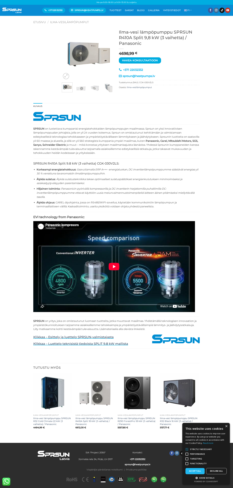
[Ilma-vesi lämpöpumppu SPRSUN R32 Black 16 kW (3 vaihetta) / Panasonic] (179, 393)
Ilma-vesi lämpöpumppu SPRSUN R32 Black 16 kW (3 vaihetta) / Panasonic (178, 421)
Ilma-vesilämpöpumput (69, 22)
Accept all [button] (195, 471)
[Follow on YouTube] (227, 10)
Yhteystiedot (172, 10)
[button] (206, 477)
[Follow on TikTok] (222, 10)
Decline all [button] (216, 471)
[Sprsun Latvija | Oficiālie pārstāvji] (11, 10)
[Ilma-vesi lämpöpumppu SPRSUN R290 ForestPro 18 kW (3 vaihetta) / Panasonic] (137, 393)
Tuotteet (115, 10)
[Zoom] (66, 76)
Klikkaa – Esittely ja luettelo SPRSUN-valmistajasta (73, 337)
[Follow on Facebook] (210, 10)
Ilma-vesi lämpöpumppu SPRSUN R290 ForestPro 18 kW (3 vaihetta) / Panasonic (136, 421)
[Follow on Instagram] (216, 10)
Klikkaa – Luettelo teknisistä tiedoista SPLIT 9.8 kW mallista (80, 344)
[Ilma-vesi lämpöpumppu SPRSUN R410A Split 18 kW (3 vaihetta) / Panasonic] (95, 393)
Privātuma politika (136, 469)
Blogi (141, 10)
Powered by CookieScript (206, 481)
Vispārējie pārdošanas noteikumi (105, 469)
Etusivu (39, 22)
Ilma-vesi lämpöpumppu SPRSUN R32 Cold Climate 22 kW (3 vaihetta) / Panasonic (52, 421)
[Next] (109, 54)
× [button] (226, 426)
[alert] (206, 454)
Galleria (153, 10)
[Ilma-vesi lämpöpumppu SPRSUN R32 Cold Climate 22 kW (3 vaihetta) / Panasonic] (52, 393)
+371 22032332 (132, 70)
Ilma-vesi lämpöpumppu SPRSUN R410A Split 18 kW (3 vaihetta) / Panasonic (94, 421)
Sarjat (129, 10)
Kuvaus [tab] (37, 106)
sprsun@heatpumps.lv (139, 76)
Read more (208, 443)
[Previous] (67, 54)
